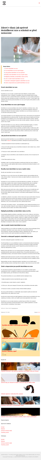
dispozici (9, 140)
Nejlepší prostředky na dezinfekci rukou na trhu (16, 76)
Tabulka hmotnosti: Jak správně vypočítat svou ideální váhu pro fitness (19, 371)
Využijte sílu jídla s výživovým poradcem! (15, 325)
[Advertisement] (20, 14)
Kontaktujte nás (15, 308)
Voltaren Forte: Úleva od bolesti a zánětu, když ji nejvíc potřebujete (18, 416)
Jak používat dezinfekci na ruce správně (15, 72)
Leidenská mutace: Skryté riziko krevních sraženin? (18, 338)
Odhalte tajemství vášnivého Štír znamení (12, 394)
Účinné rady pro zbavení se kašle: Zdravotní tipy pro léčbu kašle (18, 382)
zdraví (39, 312)
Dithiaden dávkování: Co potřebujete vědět (12, 405)
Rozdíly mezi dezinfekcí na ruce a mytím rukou (16, 74)
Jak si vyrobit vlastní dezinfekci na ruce (14, 78)
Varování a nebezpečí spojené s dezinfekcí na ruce (17, 80)
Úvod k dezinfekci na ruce (11, 68)
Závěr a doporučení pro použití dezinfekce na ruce (17, 82)
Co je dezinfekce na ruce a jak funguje (14, 70)
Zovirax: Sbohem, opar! (9, 351)
